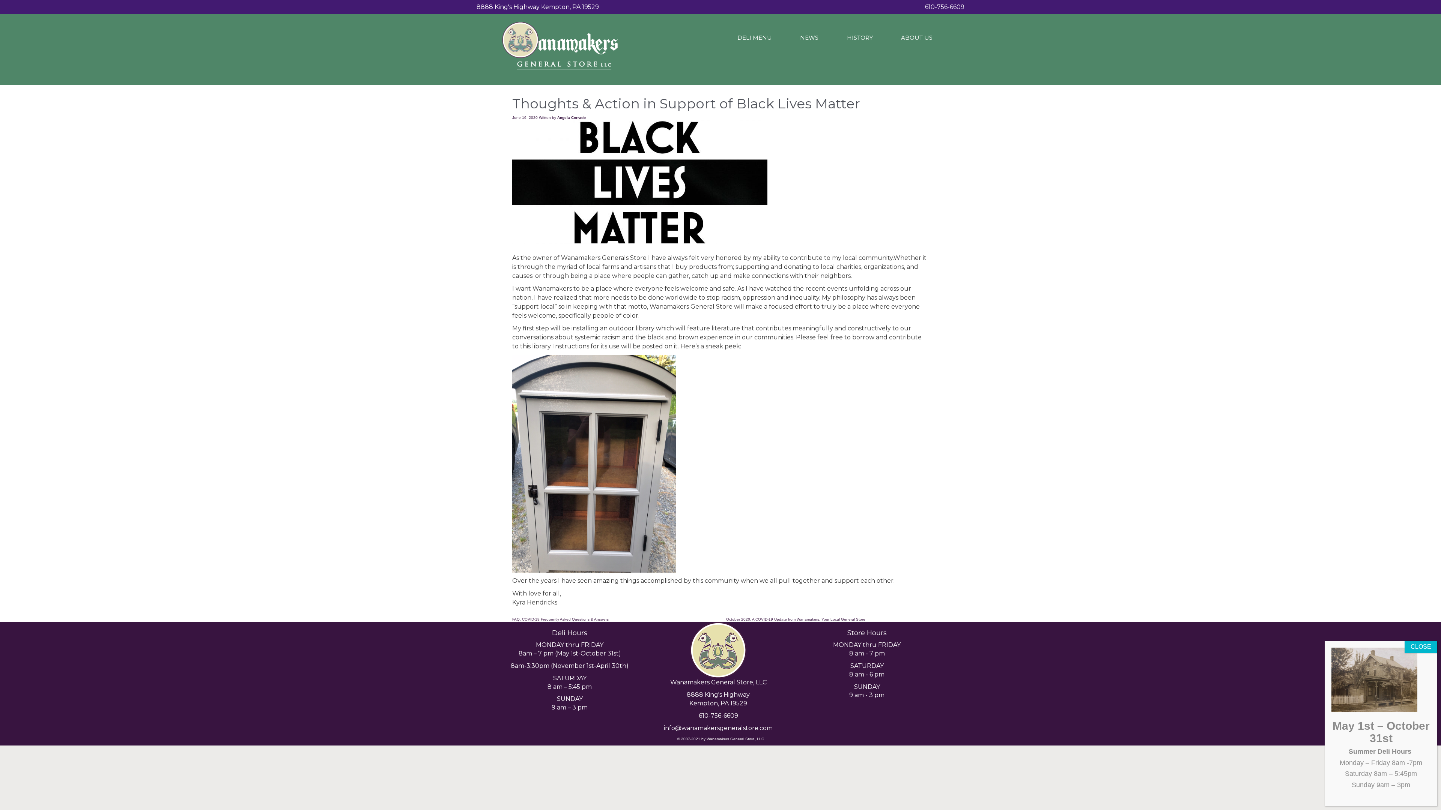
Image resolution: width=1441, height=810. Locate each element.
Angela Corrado (571, 118)
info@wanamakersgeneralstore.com (718, 728)
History (860, 37)
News (809, 37)
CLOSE (1421, 647)
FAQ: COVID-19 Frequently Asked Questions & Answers (560, 619)
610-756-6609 (718, 715)
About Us (917, 37)
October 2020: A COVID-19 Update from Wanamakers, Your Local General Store (795, 619)
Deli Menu (754, 37)
